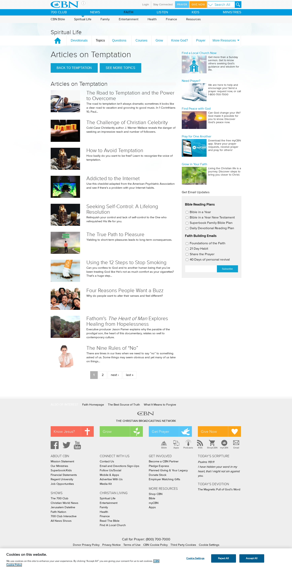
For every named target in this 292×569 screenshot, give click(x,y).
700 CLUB (59, 12)
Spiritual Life (82, 19)
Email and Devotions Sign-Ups (119, 466)
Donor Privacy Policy (86, 544)
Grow (159, 40)
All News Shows (61, 520)
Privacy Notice (111, 544)
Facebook (54, 445)
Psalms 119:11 (206, 462)
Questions (119, 40)
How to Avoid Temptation (114, 150)
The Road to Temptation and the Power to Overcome (130, 95)
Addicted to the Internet (113, 178)
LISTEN (162, 12)
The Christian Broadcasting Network (146, 420)
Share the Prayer (202, 254)
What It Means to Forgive (160, 404)
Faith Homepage (93, 404)
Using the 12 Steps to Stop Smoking (126, 262)
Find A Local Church (113, 525)
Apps (176, 447)
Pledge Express (159, 466)
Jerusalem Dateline (63, 507)
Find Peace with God (196, 108)
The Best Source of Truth (124, 404)
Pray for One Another (196, 136)
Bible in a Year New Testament (212, 217)
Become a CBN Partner (164, 461)
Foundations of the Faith (207, 243)
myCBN (224, 447)
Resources (193, 19)
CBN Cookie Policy (155, 544)
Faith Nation (58, 511)
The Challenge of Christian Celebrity (127, 122)
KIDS (195, 12)
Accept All (251, 558)
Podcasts (188, 447)
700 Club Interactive (63, 516)
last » (129, 375)
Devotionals (79, 40)
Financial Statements (64, 474)
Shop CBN (155, 494)
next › (115, 375)
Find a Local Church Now (199, 53)
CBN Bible (58, 19)
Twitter (66, 445)
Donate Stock (157, 474)
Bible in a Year (200, 212)
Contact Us (107, 461)
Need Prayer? (191, 80)
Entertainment (128, 19)
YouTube (78, 445)
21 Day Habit (199, 248)
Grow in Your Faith (194, 164)
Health (152, 19)
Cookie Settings (209, 544)
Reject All (223, 558)
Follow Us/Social (110, 470)
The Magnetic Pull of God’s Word (219, 489)
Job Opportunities (62, 483)
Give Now (198, 4)
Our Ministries (59, 466)
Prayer (182, 4)
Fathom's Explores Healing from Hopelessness (127, 321)
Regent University (62, 479)
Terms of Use (131, 544)
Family (105, 19)
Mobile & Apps (109, 474)
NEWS (95, 12)
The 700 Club (59, 498)
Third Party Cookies (183, 544)
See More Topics (120, 68)
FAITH (128, 12)
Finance (171, 19)
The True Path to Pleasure (115, 234)
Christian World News (64, 502)
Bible (164, 447)
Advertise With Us (111, 479)
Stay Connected (163, 4)
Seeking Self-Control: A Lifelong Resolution (122, 209)
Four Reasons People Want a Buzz (124, 290)
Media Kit (106, 483)
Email (236, 447)
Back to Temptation (74, 68)
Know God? (179, 40)
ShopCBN (212, 447)
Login (145, 4)
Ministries (232, 12)
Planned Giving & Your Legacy (168, 470)
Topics (100, 40)
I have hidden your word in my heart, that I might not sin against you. (219, 471)
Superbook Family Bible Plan (211, 223)
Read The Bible (109, 520)
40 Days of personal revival (210, 259)
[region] (146, 558)
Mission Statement (62, 461)
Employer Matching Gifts (164, 479)
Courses (141, 40)
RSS (200, 447)
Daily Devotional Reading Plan (212, 228)
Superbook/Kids (61, 470)
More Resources (224, 40)
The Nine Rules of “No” (112, 348)
